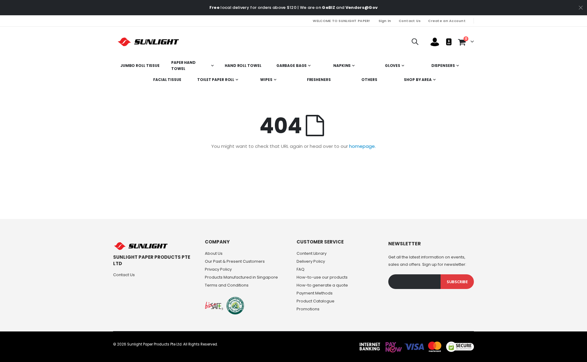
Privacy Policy (218, 269)
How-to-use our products (322, 277)
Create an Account (447, 20)
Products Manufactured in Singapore (241, 277)
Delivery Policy (311, 261)
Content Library (312, 253)
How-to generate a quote (322, 285)
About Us (214, 253)
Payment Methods (315, 293)
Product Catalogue (315, 301)
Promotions (308, 309)
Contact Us (410, 20)
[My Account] (435, 42)
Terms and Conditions (227, 285)
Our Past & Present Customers (235, 261)
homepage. (362, 146)
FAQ (301, 269)
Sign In (384, 20)
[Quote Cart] (448, 41)
